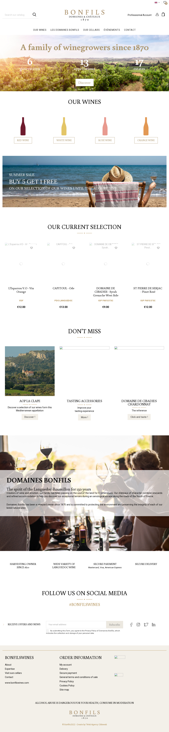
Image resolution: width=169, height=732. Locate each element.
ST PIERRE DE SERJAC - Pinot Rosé (148, 290)
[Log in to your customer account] (157, 14)
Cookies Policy (67, 685)
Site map (64, 689)
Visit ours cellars (13, 673)
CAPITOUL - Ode (63, 288)
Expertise (10, 669)
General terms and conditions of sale (79, 677)
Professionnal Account (140, 15)
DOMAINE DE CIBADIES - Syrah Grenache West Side (105, 291)
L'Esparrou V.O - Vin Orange (21, 290)
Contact (9, 677)
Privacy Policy (67, 681)
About (8, 664)
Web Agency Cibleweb (97, 724)
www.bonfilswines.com (17, 682)
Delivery (64, 669)
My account (66, 664)
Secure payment (68, 673)
